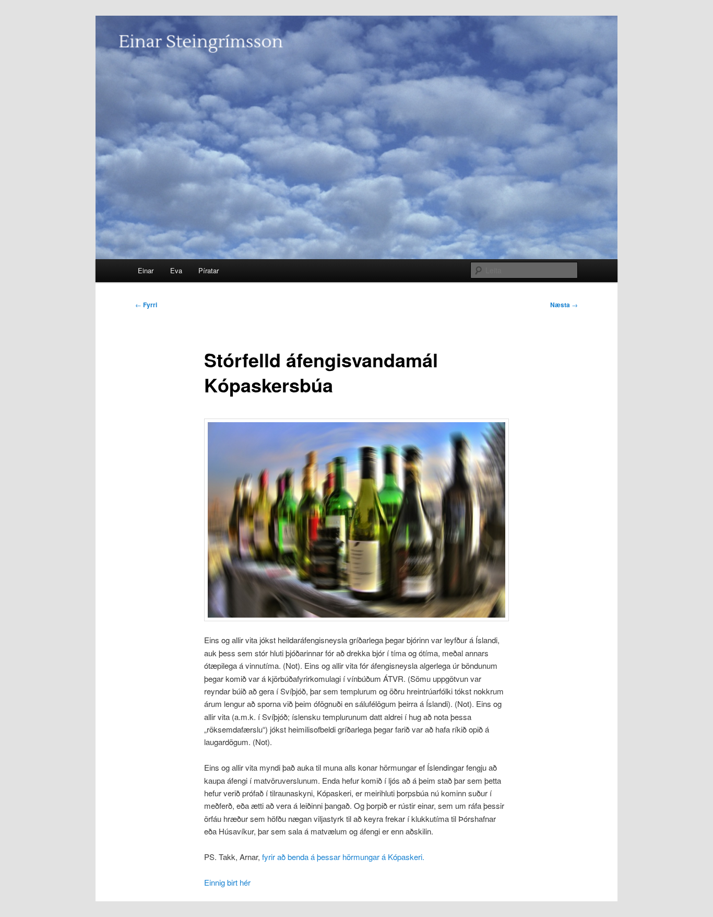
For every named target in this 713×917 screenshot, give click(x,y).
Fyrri (146, 304)
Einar (145, 270)
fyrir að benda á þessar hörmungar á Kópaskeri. (343, 856)
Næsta (564, 304)
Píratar (208, 270)
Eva (176, 270)
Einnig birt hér (227, 882)
